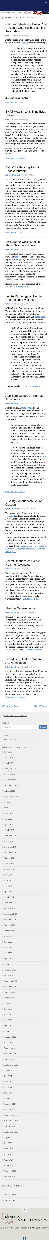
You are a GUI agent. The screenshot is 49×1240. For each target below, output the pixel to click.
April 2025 (8, 824)
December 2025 (10, 780)
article (43, 456)
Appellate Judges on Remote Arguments (24, 397)
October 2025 (9, 791)
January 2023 (9, 975)
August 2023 (9, 936)
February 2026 (10, 768)
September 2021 (11, 1065)
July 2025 (8, 807)
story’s (25, 42)
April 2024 (8, 891)
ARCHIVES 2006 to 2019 (12, 1186)
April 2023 (8, 958)
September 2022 (11, 998)
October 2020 (9, 1126)
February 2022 (10, 1037)
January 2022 (9, 1042)
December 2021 (10, 1048)
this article (27, 408)
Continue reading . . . (15, 102)
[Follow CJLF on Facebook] (24, 1238)
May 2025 (8, 819)
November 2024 (11, 852)
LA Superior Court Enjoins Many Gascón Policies (22, 243)
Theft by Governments (20, 608)
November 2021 (10, 1053)
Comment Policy (11, 1200)
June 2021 (8, 1081)
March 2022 (9, 1031)
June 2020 (8, 1148)
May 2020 (8, 1154)
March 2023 (9, 964)
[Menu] (46, 3)
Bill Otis (10, 36)
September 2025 (11, 796)
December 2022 (10, 981)
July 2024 (8, 875)
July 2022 (8, 1009)
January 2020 (9, 1176)
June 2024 (8, 880)
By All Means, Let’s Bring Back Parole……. (25, 113)
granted (18, 256)
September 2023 (11, 930)
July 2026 (8, 752)
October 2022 (9, 992)
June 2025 (8, 813)
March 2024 (9, 897)
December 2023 (10, 914)
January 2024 (9, 908)
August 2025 (9, 802)
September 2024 (11, 863)
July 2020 (8, 1143)
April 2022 (8, 1025)
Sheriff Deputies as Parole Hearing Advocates (22, 562)
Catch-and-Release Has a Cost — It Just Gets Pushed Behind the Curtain (26, 27)
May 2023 (8, 953)
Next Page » (40, 706)
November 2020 (11, 1121)
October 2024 (9, 858)
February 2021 (10, 1104)
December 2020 (10, 1115)
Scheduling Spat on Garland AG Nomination (23, 660)
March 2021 (9, 1098)
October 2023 (9, 925)
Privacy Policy (10, 1194)
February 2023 (10, 970)
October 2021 (9, 1059)
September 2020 (11, 1132)
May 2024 (8, 886)
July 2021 (8, 1076)
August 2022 (9, 1003)
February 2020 (10, 1171)
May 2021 (8, 1087)
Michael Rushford (13, 175)
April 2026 (8, 757)
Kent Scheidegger (13, 249)
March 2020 (9, 1165)
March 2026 (9, 763)
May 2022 (8, 1020)
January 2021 (9, 1109)
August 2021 (9, 1070)
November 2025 (11, 785)
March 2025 (9, 830)
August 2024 (9, 869)
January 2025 (9, 841)
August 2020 (9, 1137)
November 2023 (11, 919)
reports (8, 674)
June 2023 (8, 947)
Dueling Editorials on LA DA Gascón (23, 502)
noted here (40, 317)
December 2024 (10, 847)
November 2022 (11, 986)
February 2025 (10, 835)
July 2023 (8, 942)
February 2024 (10, 903)
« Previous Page (10, 706)
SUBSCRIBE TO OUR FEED (15, 715)
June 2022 (8, 1014)
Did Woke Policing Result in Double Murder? (23, 169)
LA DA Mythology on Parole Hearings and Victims (23, 297)
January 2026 (9, 774)
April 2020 (8, 1160)
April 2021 (8, 1093)
